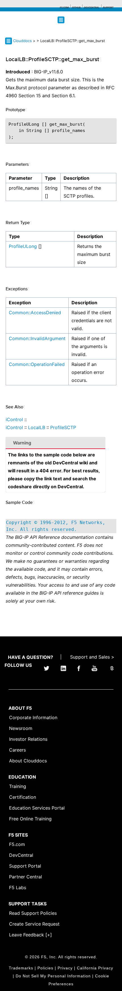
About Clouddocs (28, 761)
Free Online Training (30, 819)
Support (108, 7)
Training (17, 786)
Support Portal (25, 866)
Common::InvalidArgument (37, 338)
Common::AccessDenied (35, 312)
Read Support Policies (33, 913)
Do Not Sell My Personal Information (53, 976)
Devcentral (92, 7)
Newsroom (20, 728)
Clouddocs (22, 40)
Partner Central (25, 877)
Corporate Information (33, 717)
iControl (14, 419)
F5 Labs (17, 887)
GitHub (76, 7)
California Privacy (95, 968)
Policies (45, 968)
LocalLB (36, 427)
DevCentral (21, 855)
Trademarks (21, 968)
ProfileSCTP (63, 427)
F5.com (64, 7)
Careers (17, 750)
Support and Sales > (92, 657)
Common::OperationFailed (37, 364)
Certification (22, 797)
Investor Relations (28, 739)
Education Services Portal (37, 808)
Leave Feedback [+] (30, 935)
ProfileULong (23, 246)
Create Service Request (34, 924)
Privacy (65, 968)
